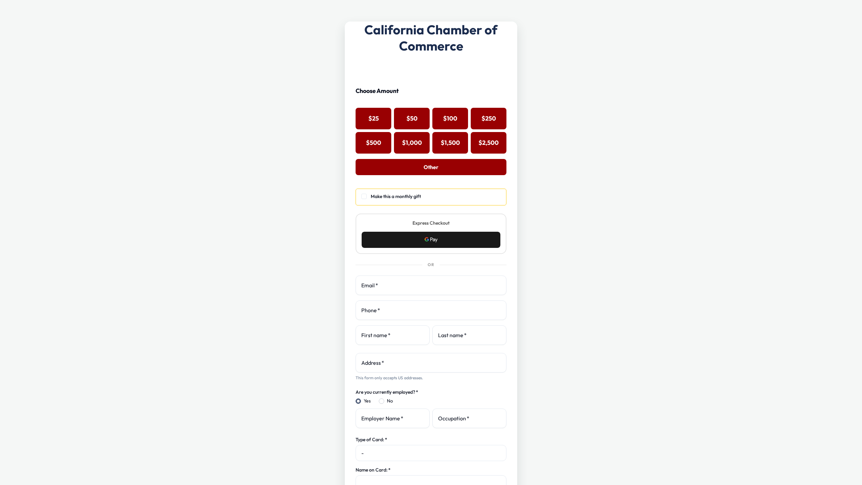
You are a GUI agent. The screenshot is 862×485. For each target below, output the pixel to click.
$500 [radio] (373, 143)
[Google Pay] (431, 240)
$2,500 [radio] (488, 143)
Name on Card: (373, 470)
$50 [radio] (412, 118)
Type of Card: (371, 440)
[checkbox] (431, 197)
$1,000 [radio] (412, 143)
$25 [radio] (373, 118)
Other (431, 167)
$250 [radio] (489, 118)
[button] (431, 240)
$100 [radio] (450, 118)
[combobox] (431, 362)
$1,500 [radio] (450, 143)
